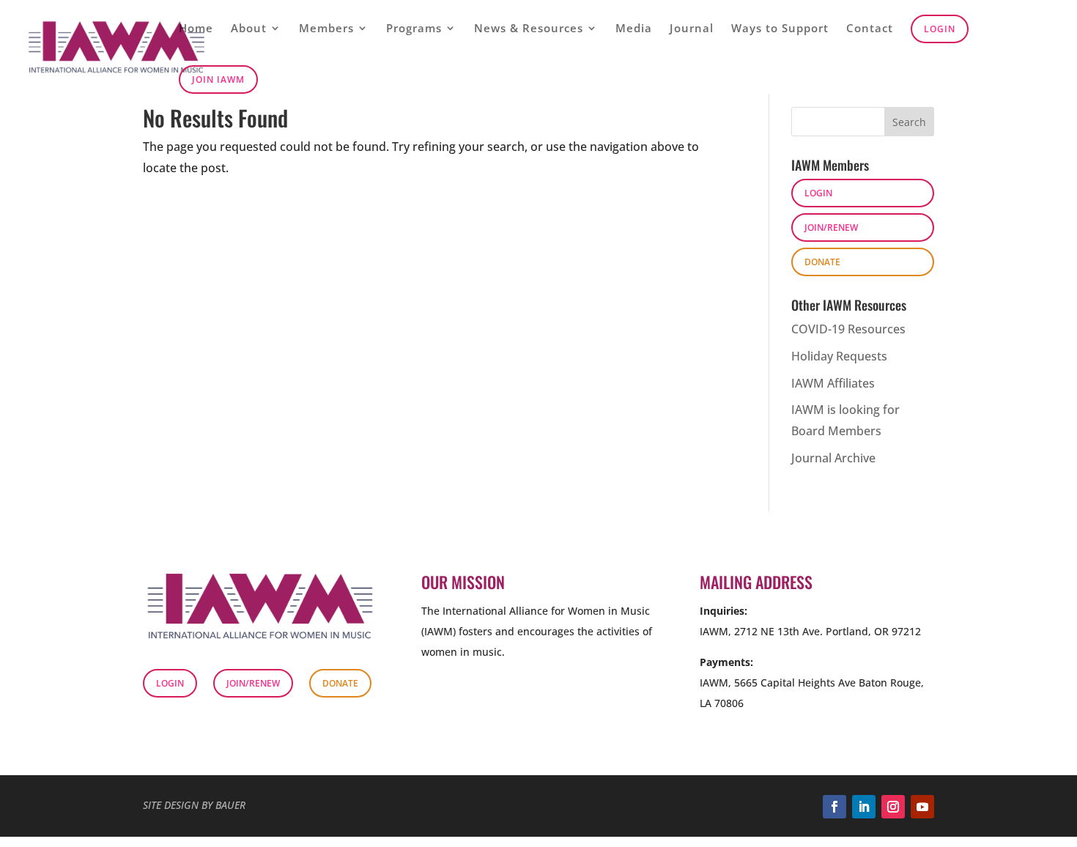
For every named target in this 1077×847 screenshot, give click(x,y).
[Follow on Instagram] (893, 806)
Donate (822, 262)
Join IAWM (218, 79)
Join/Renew (831, 227)
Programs (414, 29)
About (249, 29)
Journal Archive (833, 458)
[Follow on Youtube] (922, 806)
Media (633, 29)
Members (326, 29)
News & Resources (528, 29)
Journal (692, 29)
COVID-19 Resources (848, 329)
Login (939, 29)
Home (196, 29)
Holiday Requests (839, 356)
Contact (869, 29)
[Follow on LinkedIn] (864, 806)
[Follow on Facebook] (834, 806)
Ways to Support (780, 29)
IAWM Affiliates (833, 383)
